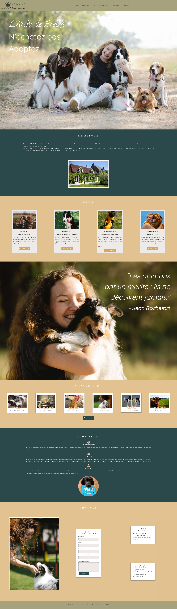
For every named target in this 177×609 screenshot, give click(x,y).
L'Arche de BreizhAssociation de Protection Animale (13, 6)
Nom (80, 543)
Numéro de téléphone (85, 555)
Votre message (83, 561)
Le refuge (85, 6)
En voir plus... (88, 418)
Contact (126, 6)
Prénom (81, 536)
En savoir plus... (24, 248)
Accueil (76, 6)
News (94, 6)
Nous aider (115, 6)
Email (80, 549)
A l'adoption (104, 6)
